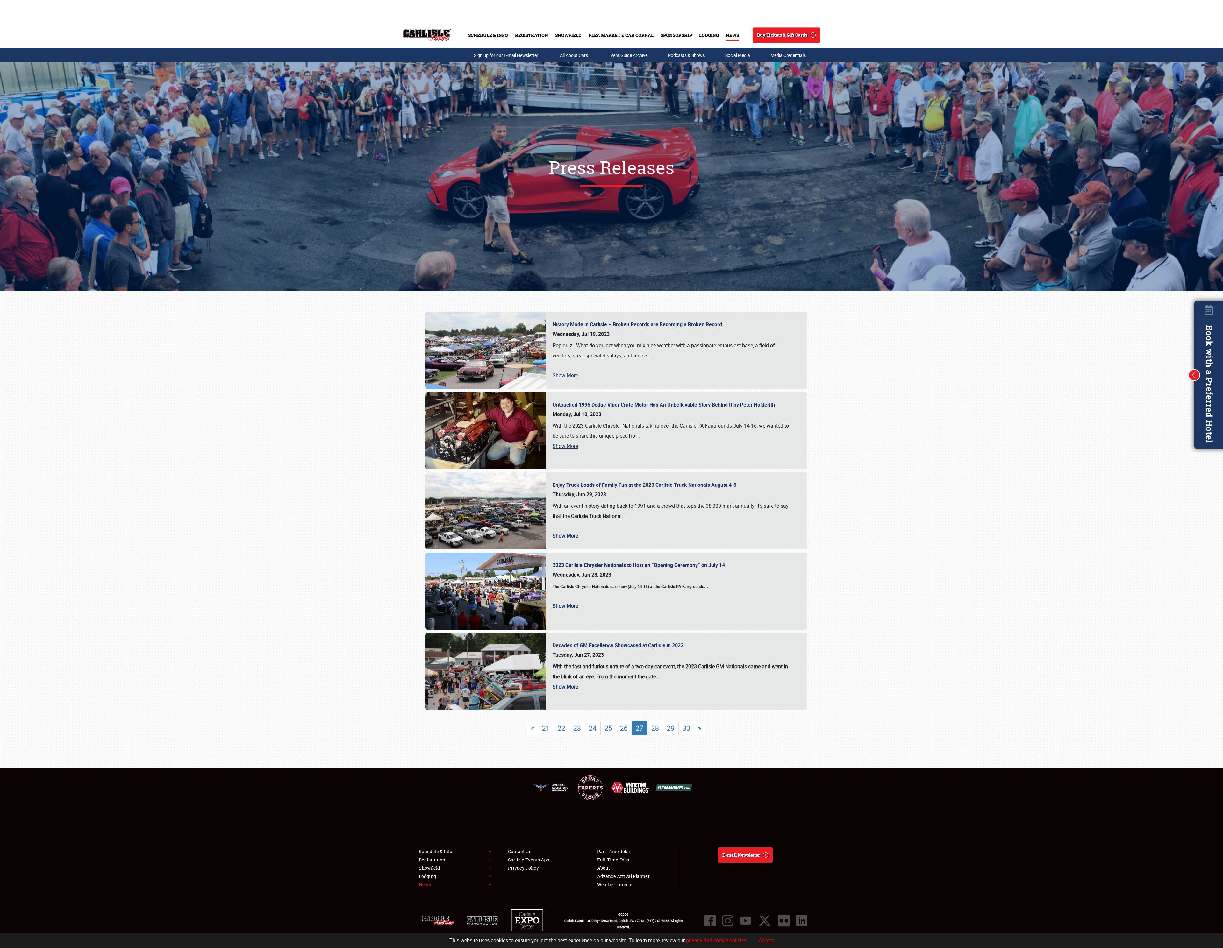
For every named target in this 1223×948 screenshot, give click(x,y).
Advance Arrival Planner (623, 876)
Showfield (568, 35)
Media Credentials (788, 55)
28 (655, 728)
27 (639, 728)
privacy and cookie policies (716, 940)
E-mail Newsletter (741, 855)
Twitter (764, 920)
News (732, 35)
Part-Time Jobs (613, 851)
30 (686, 728)
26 (624, 728)
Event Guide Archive (627, 55)
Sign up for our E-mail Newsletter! (507, 55)
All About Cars (574, 55)
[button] (1194, 375)
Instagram (727, 920)
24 (593, 728)
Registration (531, 35)
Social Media (737, 55)
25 (608, 728)
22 (561, 728)
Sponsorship (676, 35)
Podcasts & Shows (686, 55)
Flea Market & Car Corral (621, 35)
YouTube (745, 920)
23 (577, 728)
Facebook (710, 920)
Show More (565, 375)
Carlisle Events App (528, 860)
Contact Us (519, 851)
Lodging (709, 35)
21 (546, 728)
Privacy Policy (523, 868)
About (603, 868)
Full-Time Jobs (613, 860)
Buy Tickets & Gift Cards (782, 35)
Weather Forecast (616, 884)
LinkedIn (801, 920)
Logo (427, 35)
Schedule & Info (488, 35)
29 (671, 728)
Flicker (784, 920)
